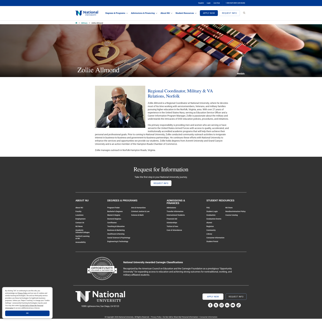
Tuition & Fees (172, 226)
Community (211, 230)
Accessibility (80, 242)
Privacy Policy (156, 317)
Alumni (209, 223)
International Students (176, 215)
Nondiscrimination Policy (235, 211)
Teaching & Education (116, 226)
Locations (79, 215)
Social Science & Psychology (118, 238)
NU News (79, 226)
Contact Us (79, 223)
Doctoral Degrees (114, 219)
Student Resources (184, 13)
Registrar (210, 226)
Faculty (78, 211)
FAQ (208, 208)
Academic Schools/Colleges (82, 231)
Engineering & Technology (117, 241)
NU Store (229, 208)
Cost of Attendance (174, 230)
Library (209, 234)
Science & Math (137, 215)
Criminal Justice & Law (140, 211)
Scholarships (172, 223)
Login (209, 3)
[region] (27, 303)
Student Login (212, 211)
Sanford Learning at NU (82, 237)
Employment (80, 219)
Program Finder (113, 208)
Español (201, 3)
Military (84, 23)
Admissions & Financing (143, 13)
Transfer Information (175, 211)
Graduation (210, 215)
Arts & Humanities (138, 208)
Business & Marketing (116, 230)
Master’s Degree (113, 215)
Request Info (229, 13)
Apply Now (209, 13)
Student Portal (212, 241)
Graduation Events (213, 219)
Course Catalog (231, 215)
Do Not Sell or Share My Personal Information (180, 317)
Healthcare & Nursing (115, 234)
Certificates (112, 223)
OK (27, 313)
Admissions (171, 208)
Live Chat (217, 3)
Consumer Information (215, 238)
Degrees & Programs (115, 13)
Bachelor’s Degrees (115, 211)
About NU (165, 13)
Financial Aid (172, 219)
